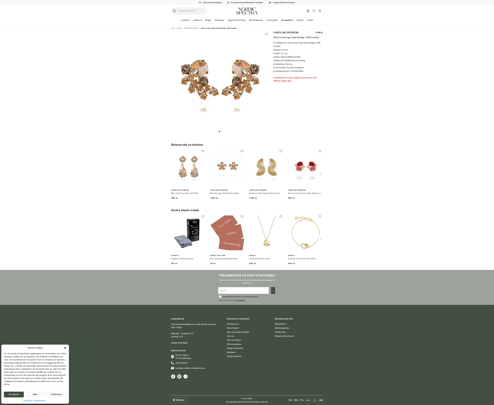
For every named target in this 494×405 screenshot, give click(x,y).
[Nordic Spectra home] (247, 10)
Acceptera (14, 394)
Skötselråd (280, 324)
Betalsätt (231, 352)
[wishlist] (314, 11)
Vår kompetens (234, 344)
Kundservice (233, 324)
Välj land (180, 400)
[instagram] (179, 376)
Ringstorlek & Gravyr (284, 336)
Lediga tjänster (234, 356)
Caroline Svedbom (191, 28)
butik (179, 28)
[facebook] (173, 376)
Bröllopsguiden (282, 328)
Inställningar (56, 394)
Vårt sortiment (234, 340)
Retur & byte (233, 328)
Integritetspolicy (40, 400)
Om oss (230, 336)
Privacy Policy (247, 398)
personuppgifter (240, 300)
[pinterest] (185, 376)
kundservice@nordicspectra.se (190, 368)
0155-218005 (181, 363)
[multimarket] (308, 11)
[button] (65, 348)
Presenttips (280, 332)
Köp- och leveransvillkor (238, 332)
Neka (35, 394)
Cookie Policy (28, 400)
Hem (173, 28)
